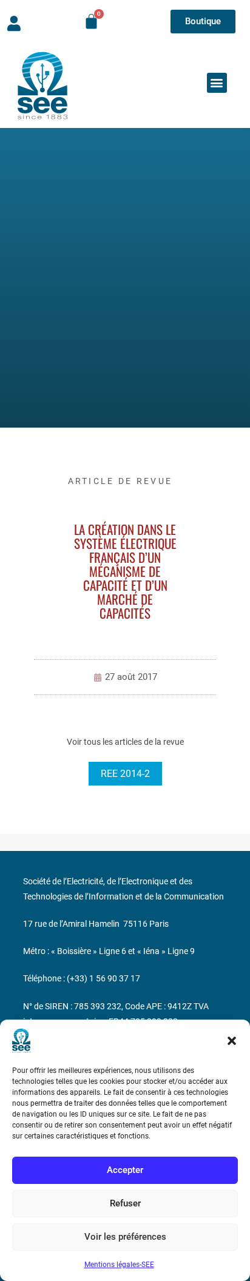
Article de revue (120, 481)
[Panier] (91, 21)
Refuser (125, 1203)
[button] (232, 1041)
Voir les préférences (125, 1236)
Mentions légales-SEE (119, 1264)
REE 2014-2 (125, 773)
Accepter (125, 1170)
